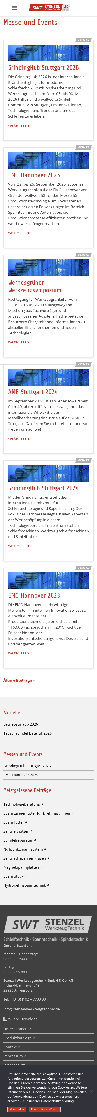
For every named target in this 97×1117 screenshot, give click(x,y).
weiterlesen (18, 125)
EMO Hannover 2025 (34, 175)
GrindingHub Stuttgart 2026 (43, 67)
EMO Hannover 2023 (34, 595)
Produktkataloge (17, 1037)
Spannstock (13, 876)
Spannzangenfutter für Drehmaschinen (36, 813)
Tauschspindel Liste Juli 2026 (27, 733)
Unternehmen (15, 1028)
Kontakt (10, 1046)
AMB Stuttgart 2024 (33, 392)
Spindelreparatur (18, 840)
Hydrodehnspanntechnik (24, 885)
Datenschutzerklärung (44, 1109)
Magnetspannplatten (21, 867)
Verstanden (17, 1109)
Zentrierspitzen (16, 831)
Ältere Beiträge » (19, 680)
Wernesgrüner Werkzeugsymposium (34, 286)
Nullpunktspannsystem (23, 849)
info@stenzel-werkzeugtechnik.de (31, 1009)
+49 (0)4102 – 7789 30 (28, 999)
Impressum (13, 1055)
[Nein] (91, 1091)
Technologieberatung (21, 804)
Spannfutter (13, 822)
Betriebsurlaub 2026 (20, 724)
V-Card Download (22, 1019)
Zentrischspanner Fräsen (24, 858)
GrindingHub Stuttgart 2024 (43, 488)
